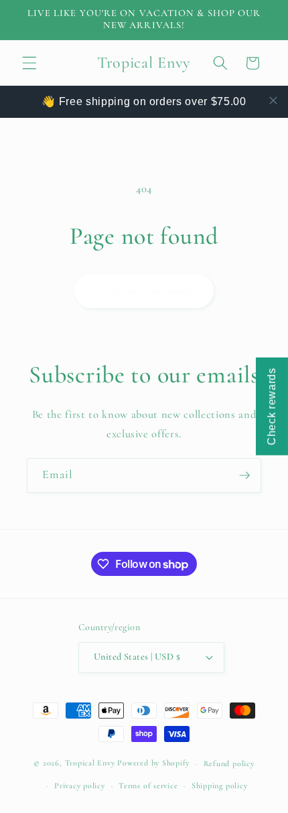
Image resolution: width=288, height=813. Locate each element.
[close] (273, 100)
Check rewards (271, 406)
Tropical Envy (90, 763)
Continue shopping (144, 290)
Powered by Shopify (153, 763)
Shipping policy (220, 785)
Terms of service (148, 785)
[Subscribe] (244, 475)
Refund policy (229, 763)
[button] (29, 63)
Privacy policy (79, 785)
